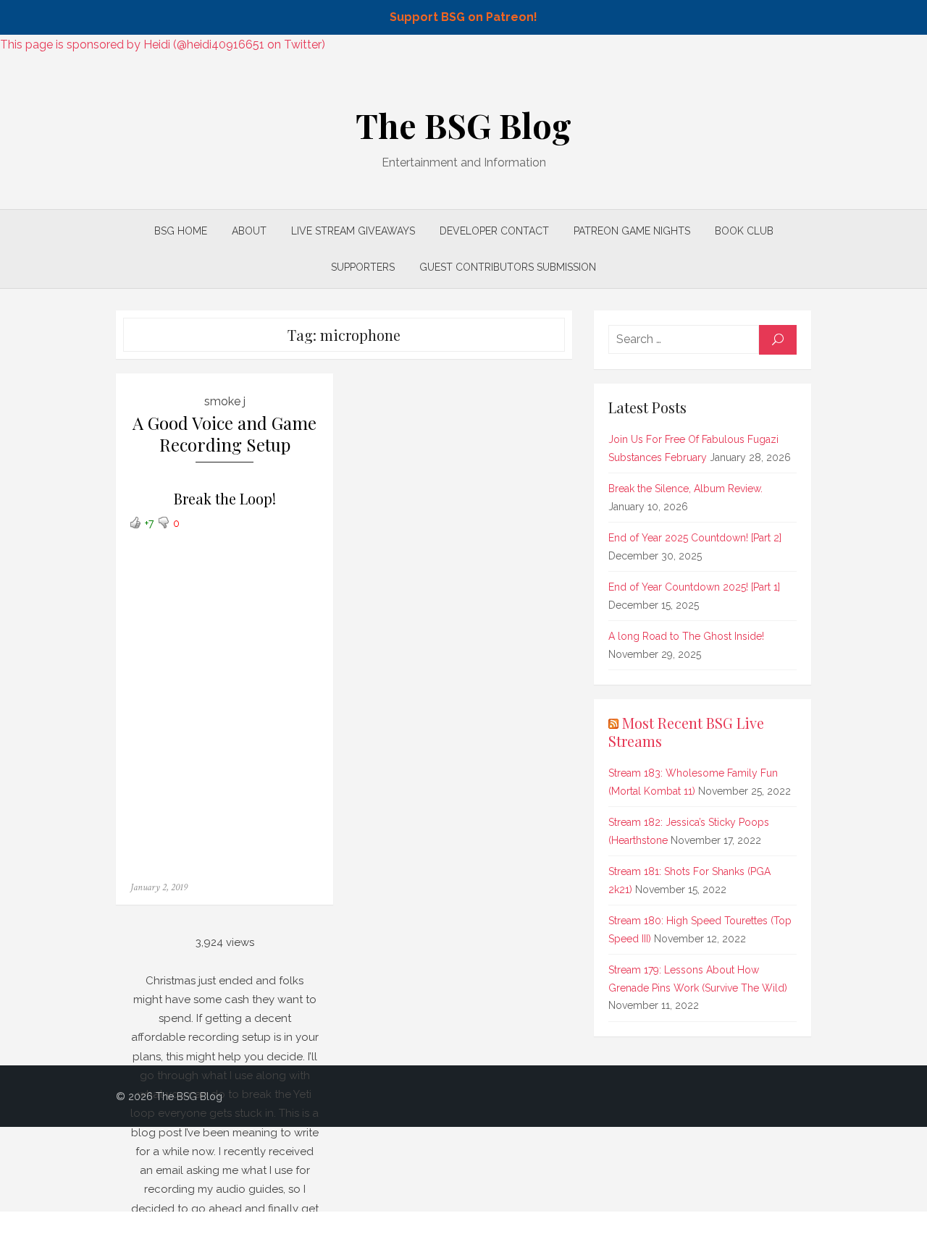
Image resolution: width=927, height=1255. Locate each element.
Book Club (744, 231)
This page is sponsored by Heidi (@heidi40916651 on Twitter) (162, 44)
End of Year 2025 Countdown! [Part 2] (694, 538)
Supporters (363, 267)
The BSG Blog (463, 125)
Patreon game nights (632, 231)
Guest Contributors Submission (507, 267)
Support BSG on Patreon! (463, 17)
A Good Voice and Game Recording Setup (224, 434)
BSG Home (180, 231)
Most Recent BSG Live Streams (686, 732)
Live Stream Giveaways (353, 231)
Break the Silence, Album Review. (685, 488)
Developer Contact (494, 231)
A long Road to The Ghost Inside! (686, 636)
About (249, 231)
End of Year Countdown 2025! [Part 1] (694, 587)
